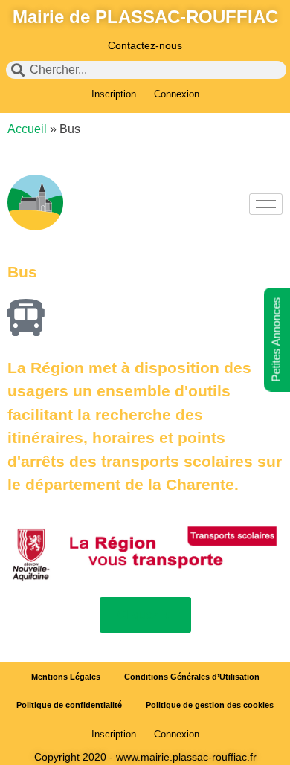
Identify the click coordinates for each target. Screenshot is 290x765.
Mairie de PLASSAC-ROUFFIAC (145, 17)
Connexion (176, 94)
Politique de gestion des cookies (210, 704)
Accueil (27, 129)
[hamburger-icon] (266, 204)
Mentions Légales (65, 676)
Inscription (113, 94)
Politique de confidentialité (69, 704)
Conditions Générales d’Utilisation (192, 676)
